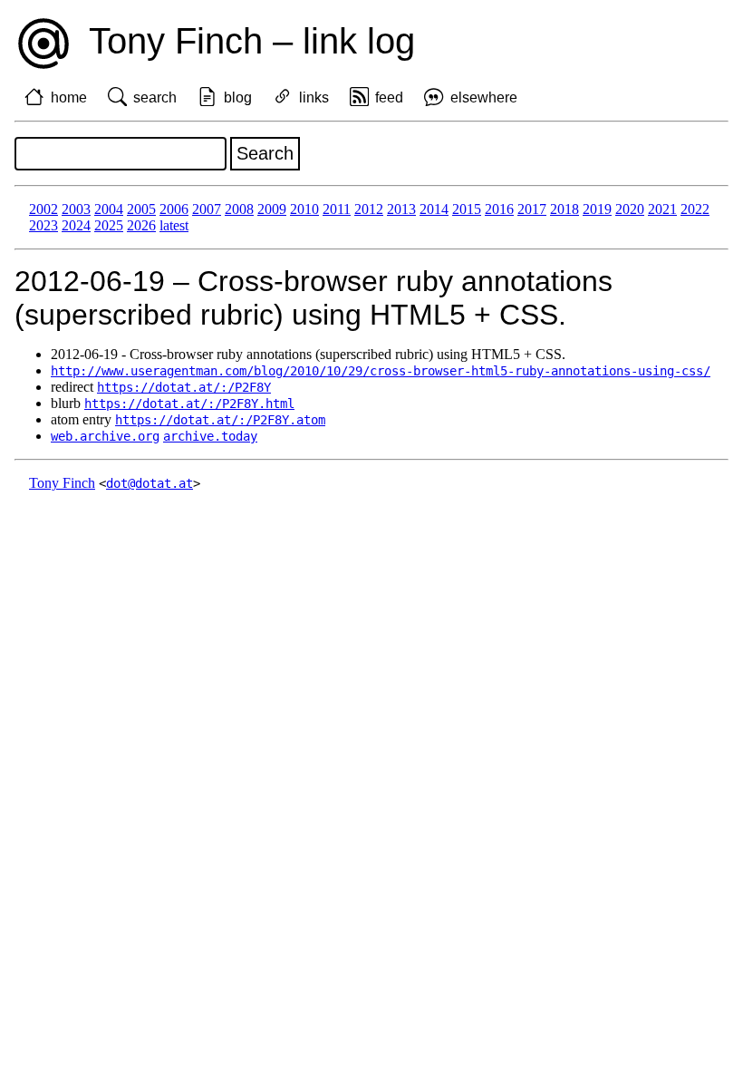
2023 (43, 225)
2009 (271, 209)
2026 (141, 225)
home (69, 97)
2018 (564, 209)
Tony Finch (62, 483)
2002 (43, 209)
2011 (337, 209)
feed (389, 97)
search (155, 97)
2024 (76, 225)
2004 (108, 209)
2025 (108, 225)
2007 (206, 209)
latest (173, 225)
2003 (76, 209)
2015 (466, 209)
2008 (239, 209)
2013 (401, 209)
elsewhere (483, 97)
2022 (694, 209)
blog (238, 97)
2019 (597, 209)
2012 (368, 209)
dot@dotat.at (149, 483)
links (314, 97)
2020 (629, 209)
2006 (173, 209)
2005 (141, 209)
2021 (662, 209)
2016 (499, 209)
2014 (434, 209)
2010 (304, 209)
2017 (531, 209)
